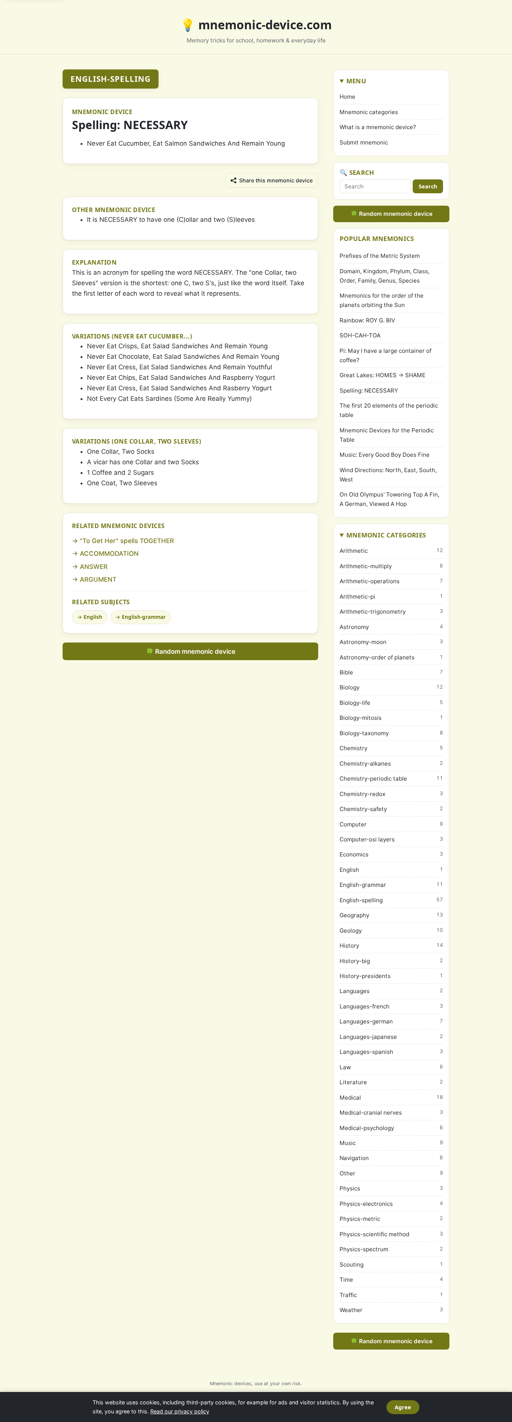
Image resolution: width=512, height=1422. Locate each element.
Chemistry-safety (391, 809)
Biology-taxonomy (391, 733)
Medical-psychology (391, 1128)
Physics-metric (391, 1218)
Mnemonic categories (369, 112)
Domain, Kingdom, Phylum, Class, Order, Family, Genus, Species (385, 276)
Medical (391, 1097)
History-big (391, 961)
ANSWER (94, 566)
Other (391, 1173)
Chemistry (391, 748)
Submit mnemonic (364, 142)
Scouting (391, 1264)
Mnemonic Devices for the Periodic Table (387, 435)
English (93, 616)
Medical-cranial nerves (391, 1112)
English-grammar (144, 616)
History (391, 945)
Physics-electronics (391, 1203)
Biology (391, 687)
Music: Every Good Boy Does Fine (385, 454)
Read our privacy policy (179, 1411)
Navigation (391, 1158)
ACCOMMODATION (109, 553)
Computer (391, 824)
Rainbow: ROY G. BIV (367, 320)
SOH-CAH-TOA (360, 335)
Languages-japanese (391, 1036)
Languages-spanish (391, 1051)
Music (391, 1143)
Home (347, 96)
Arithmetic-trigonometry (391, 611)
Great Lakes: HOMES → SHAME (382, 375)
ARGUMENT (98, 579)
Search (428, 186)
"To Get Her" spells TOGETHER (127, 541)
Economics (391, 854)
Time (391, 1279)
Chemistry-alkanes (391, 763)
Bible (391, 672)
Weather (391, 1310)
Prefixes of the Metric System (380, 255)
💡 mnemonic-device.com (256, 25)
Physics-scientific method (391, 1234)
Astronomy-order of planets (391, 657)
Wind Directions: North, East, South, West (388, 474)
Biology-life (391, 702)
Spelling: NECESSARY (369, 390)
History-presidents (391, 976)
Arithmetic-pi (391, 596)
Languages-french (391, 1006)
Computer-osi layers (391, 839)
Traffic (391, 1295)
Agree (403, 1407)
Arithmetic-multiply (391, 566)
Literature (391, 1082)
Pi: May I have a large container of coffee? (385, 355)
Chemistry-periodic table (391, 778)
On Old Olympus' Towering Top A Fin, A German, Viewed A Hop (389, 499)
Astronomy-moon (391, 642)
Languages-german (391, 1021)
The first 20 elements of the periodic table (389, 410)
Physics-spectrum (391, 1249)
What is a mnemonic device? (378, 127)
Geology (391, 930)
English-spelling (110, 79)
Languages (391, 991)
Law (391, 1067)
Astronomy (391, 626)
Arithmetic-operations (391, 581)
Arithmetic (391, 550)
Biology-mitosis (391, 717)
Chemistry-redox (391, 794)
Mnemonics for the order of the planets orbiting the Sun (382, 300)
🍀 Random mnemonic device (190, 651)
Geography (391, 915)
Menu (356, 81)
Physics (391, 1188)
